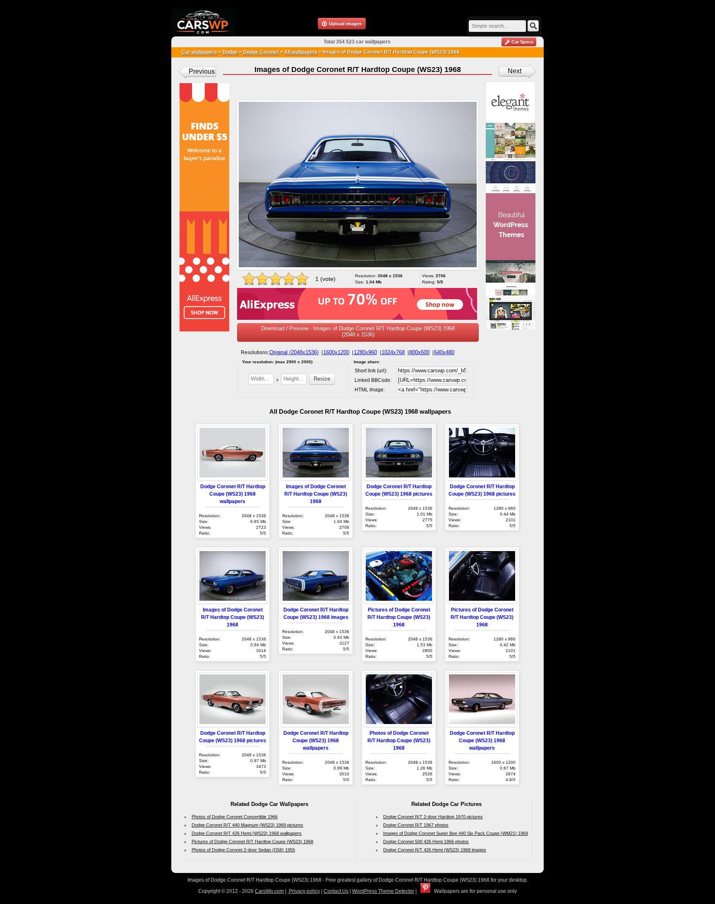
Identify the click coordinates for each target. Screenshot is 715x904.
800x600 (419, 352)
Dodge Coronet (260, 52)
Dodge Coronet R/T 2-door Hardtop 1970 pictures (433, 816)
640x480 (444, 352)
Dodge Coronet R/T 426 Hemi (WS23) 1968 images (434, 849)
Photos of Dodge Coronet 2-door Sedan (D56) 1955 (243, 849)
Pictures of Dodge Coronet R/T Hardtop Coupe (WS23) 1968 (398, 617)
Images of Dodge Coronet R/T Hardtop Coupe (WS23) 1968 (315, 494)
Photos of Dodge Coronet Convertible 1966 (235, 816)
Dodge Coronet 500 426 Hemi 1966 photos (426, 841)
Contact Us (336, 891)
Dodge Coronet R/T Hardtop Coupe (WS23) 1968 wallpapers (232, 494)
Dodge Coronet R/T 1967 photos (416, 824)
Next (514, 70)
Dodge (230, 52)
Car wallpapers (199, 52)
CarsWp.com (269, 891)
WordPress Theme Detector (383, 891)
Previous (202, 71)
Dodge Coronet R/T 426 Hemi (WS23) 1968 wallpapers (247, 833)
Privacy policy (304, 891)
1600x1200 (336, 352)
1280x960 (365, 352)
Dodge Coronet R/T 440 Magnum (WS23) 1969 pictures (247, 824)
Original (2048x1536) (294, 352)
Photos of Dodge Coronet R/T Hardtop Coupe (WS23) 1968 (398, 740)
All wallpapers (300, 52)
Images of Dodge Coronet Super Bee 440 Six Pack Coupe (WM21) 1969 (455, 833)
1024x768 (393, 352)
